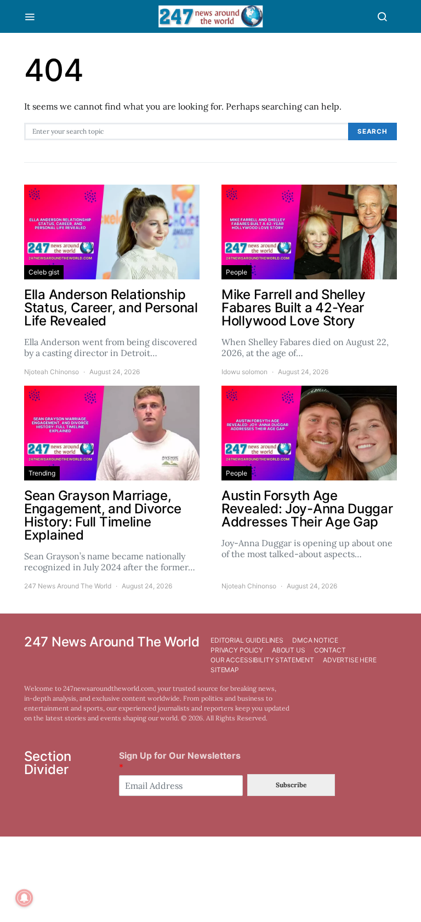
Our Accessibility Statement (262, 660)
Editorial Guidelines (246, 640)
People (236, 272)
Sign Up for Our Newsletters (180, 761)
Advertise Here (350, 660)
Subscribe (291, 785)
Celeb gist (44, 272)
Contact (330, 650)
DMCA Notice (315, 640)
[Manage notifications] (24, 898)
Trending (42, 473)
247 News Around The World (67, 586)
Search (372, 131)
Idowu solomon (244, 372)
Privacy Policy (236, 650)
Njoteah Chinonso (51, 372)
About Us (288, 650)
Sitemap (224, 670)
